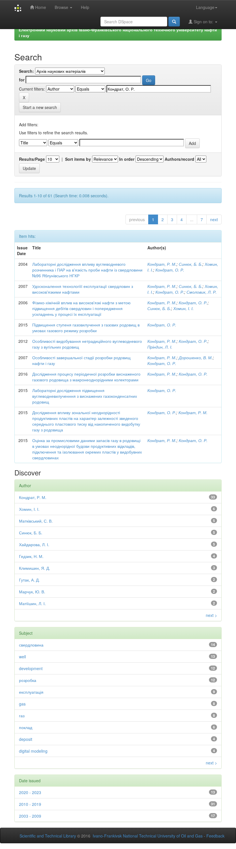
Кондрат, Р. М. (161, 264)
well (22, 656)
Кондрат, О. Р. (169, 270)
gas (22, 704)
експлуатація (31, 692)
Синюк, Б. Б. (190, 264)
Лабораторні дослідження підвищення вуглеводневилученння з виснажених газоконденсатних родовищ (84, 396)
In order (126, 159)
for (21, 80)
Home (40, 7)
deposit (25, 739)
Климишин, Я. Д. (34, 568)
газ (21, 715)
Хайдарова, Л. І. (34, 544)
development (31, 668)
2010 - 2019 (30, 804)
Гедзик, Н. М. (31, 556)
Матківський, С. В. (36, 521)
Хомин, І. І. (183, 308)
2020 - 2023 (30, 792)
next (214, 219)
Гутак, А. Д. (29, 580)
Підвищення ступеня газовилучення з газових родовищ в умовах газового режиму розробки (86, 327)
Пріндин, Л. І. (159, 347)
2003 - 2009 (30, 816)
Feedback (215, 836)
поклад (25, 727)
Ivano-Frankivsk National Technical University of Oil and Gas (148, 836)
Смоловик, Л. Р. (201, 292)
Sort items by (78, 159)
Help (85, 7)
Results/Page (32, 159)
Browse (62, 7)
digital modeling (33, 751)
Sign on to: (203, 21)
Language (205, 7)
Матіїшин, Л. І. (32, 603)
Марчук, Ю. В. (32, 591)
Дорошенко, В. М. (196, 357)
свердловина (31, 645)
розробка (27, 680)
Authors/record (179, 159)
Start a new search (40, 107)
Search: (26, 71)
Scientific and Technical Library (48, 836)
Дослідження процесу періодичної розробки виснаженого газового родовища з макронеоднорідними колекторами (86, 377)
